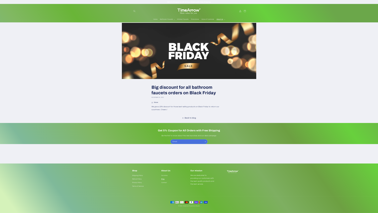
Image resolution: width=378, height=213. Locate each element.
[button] (134, 11)
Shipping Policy (137, 175)
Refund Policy (137, 179)
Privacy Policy (137, 182)
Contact (164, 182)
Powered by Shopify (194, 205)
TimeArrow (186, 205)
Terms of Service (138, 186)
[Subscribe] (205, 141)
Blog (162, 179)
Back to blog (190, 118)
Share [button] (156, 102)
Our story (164, 175)
